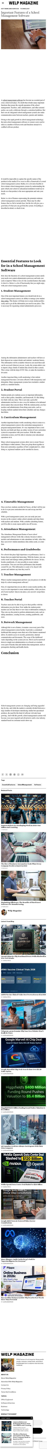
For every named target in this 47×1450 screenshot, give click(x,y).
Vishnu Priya (7, 960)
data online (5, 301)
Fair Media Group (37, 1441)
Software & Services (8, 1403)
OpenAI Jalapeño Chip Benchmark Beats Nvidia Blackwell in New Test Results (23, 957)
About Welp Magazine (8, 1378)
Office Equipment (7, 1399)
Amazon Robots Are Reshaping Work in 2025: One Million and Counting (21, 826)
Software (37, 785)
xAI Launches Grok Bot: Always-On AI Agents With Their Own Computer (22, 1147)
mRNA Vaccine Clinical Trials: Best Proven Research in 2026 (23, 995)
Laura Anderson (8, 1035)
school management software (13, 100)
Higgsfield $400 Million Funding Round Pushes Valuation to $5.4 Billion (23, 1109)
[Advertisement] (23, 74)
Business (4, 1406)
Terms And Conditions (8, 1392)
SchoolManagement (25, 785)
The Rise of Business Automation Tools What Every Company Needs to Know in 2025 (21, 865)
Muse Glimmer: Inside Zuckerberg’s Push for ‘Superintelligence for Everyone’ (18, 1260)
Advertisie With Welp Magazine (11, 1381)
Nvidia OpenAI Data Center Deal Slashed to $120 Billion (21, 1184)
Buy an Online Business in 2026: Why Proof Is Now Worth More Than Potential (22, 1298)
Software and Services (10, 8)
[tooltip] (2, 774)
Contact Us (5, 1385)
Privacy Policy (5, 1388)
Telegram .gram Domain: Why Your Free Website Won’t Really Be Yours (22, 1032)
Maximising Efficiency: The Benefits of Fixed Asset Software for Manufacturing (21, 903)
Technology (25, 8)
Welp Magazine (15, 911)
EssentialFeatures (8, 785)
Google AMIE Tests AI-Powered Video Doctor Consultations (18, 1222)
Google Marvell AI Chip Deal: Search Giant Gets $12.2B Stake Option (21, 1070)
